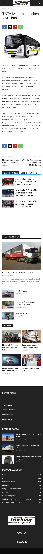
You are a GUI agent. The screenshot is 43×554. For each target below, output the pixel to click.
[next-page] (7, 212)
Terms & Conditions (9, 410)
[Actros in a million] (8, 316)
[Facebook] (4, 27)
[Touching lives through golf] (31, 360)
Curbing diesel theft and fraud (17, 272)
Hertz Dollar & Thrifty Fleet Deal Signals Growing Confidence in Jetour (27, 193)
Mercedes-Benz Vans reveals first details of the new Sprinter (10, 370)
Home (4, 9)
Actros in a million (22, 313)
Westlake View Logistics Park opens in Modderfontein (31, 162)
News (10, 9)
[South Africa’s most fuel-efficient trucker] (8, 437)
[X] (10, 27)
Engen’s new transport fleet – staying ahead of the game (31, 347)
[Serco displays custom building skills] (8, 448)
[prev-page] (3, 212)
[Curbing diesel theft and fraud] (21, 256)
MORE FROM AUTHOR (29, 173)
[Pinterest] (15, 27)
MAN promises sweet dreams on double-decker (10, 162)
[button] (4, 3)
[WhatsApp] (20, 27)
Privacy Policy (7, 415)
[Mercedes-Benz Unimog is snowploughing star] (8, 305)
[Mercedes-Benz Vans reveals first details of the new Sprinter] (11, 360)
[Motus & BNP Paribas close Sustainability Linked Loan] (11, 336)
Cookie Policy (7, 419)
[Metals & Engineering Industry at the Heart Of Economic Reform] (8, 182)
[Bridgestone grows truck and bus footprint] (8, 459)
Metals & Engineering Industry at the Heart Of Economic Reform (25, 182)
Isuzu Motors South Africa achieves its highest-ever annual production (26, 204)
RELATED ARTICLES (11, 173)
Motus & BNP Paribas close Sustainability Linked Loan (10, 347)
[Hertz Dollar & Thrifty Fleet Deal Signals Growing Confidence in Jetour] (8, 193)
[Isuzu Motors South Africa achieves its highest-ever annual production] (8, 204)
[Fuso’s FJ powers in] (8, 294)
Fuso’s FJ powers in (23, 291)
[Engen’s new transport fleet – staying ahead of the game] (31, 336)
